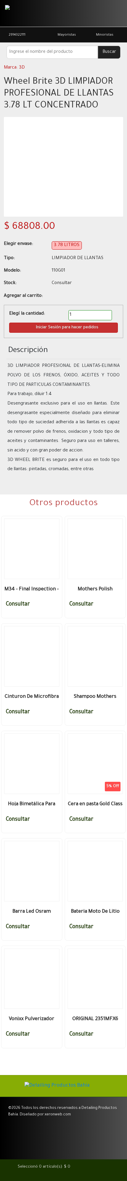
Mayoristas (67, 35)
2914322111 (17, 35)
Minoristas (104, 35)
